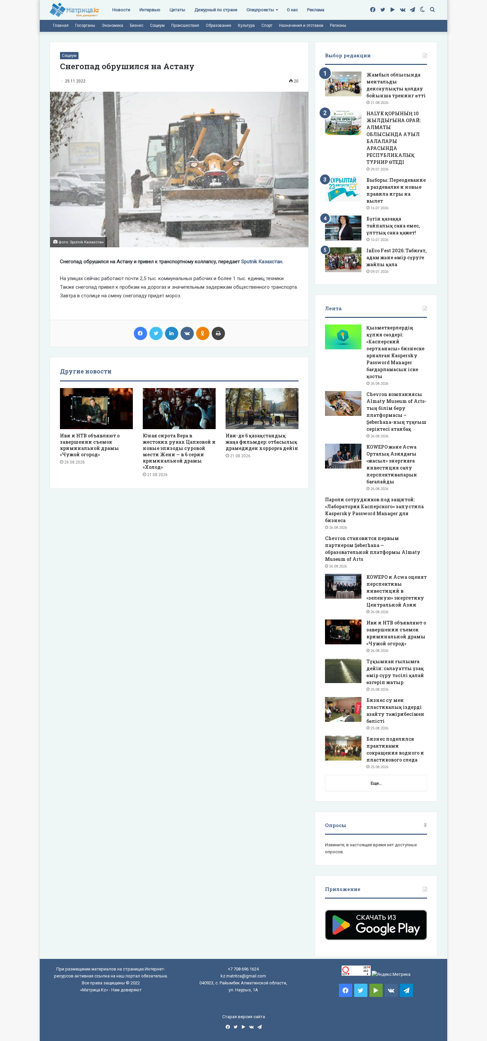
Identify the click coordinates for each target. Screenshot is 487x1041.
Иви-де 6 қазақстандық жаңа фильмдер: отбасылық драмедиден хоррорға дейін (262, 441)
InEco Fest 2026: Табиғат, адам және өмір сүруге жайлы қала (396, 257)
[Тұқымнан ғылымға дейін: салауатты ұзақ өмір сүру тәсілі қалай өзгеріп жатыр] (343, 670)
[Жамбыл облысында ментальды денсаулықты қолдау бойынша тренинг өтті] (343, 84)
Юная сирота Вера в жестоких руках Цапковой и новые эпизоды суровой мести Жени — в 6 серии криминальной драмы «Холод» (179, 451)
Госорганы (85, 25)
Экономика (112, 25)
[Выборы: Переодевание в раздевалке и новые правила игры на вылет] (343, 189)
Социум (157, 25)
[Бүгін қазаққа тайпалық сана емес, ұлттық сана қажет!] (343, 228)
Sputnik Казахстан (261, 262)
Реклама (315, 9)
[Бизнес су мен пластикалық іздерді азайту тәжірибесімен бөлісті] (343, 709)
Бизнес (136, 25)
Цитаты (177, 9)
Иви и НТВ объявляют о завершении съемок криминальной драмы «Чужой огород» (90, 445)
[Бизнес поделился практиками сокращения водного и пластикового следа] (343, 748)
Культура (246, 25)
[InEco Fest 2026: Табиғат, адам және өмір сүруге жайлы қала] (343, 259)
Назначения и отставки (301, 25)
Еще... (376, 783)
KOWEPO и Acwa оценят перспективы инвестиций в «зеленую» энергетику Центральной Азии (396, 591)
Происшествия (185, 25)
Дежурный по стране (215, 9)
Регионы (338, 25)
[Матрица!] (74, 10)
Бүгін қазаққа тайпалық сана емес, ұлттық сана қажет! (393, 226)
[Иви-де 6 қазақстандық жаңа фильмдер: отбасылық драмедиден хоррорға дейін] (262, 408)
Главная (61, 25)
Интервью (149, 9)
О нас (292, 9)
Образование (218, 25)
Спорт (266, 25)
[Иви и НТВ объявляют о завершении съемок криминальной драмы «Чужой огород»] (96, 408)
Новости (121, 9)
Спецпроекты (260, 9)
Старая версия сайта (243, 1016)
